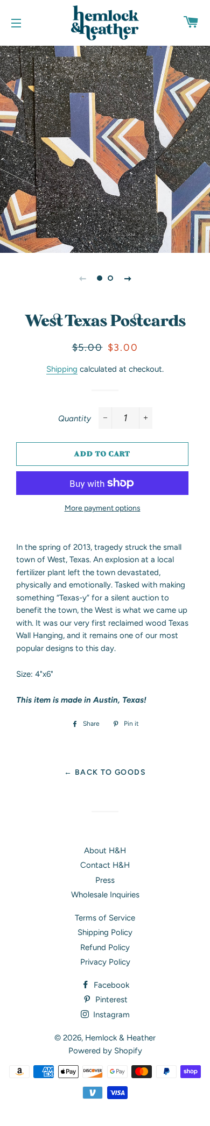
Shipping (62, 369)
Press (105, 880)
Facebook (110, 985)
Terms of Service (105, 918)
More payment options (103, 508)
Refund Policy (105, 947)
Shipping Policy (105, 932)
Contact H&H (105, 865)
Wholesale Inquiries (105, 895)
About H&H (105, 850)
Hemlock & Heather (120, 1038)
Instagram (110, 1014)
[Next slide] (127, 278)
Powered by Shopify (105, 1051)
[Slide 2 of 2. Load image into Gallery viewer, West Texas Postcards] (110, 278)
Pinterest (110, 999)
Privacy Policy (105, 962)
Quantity (74, 418)
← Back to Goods (105, 772)
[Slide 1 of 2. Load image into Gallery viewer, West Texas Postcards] (99, 278)
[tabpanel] (105, 148)
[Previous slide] (82, 278)
